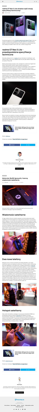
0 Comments (23, 12)
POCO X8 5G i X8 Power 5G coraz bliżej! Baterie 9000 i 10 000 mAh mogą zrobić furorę (24, 128)
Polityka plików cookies (29, 405)
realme (16, 58)
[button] (2, 1)
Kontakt (22, 405)
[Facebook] (25, 409)
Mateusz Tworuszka (19, 159)
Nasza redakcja (13, 405)
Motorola (18, 315)
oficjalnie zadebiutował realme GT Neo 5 (23, 40)
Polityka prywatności (19, 406)
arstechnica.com (9, 361)
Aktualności (4, 175)
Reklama (18, 405)
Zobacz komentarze (19, 168)
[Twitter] (20, 409)
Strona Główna (7, 405)
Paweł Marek (19, 384)
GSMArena (8, 136)
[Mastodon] (23, 409)
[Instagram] (18, 409)
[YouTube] (16, 409)
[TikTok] (14, 409)
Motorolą (33, 265)
